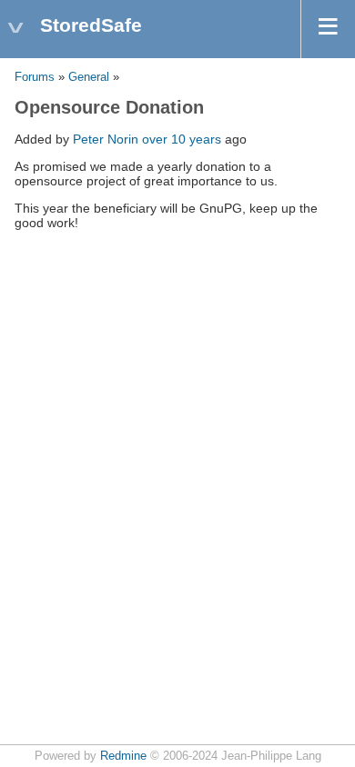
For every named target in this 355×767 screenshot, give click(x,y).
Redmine (123, 756)
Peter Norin (105, 139)
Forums (35, 77)
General (88, 77)
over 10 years (181, 139)
